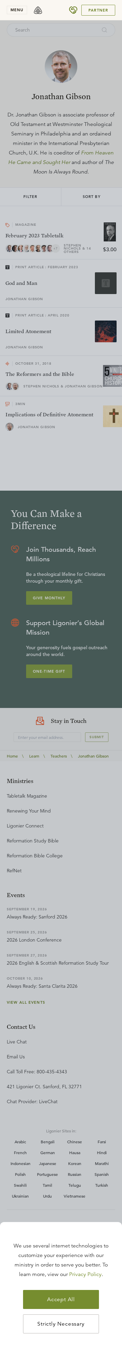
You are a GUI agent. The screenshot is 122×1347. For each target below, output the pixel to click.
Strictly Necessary (60, 1324)
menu (17, 9)
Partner (98, 10)
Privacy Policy (85, 1274)
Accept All (61, 1299)
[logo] (38, 10)
